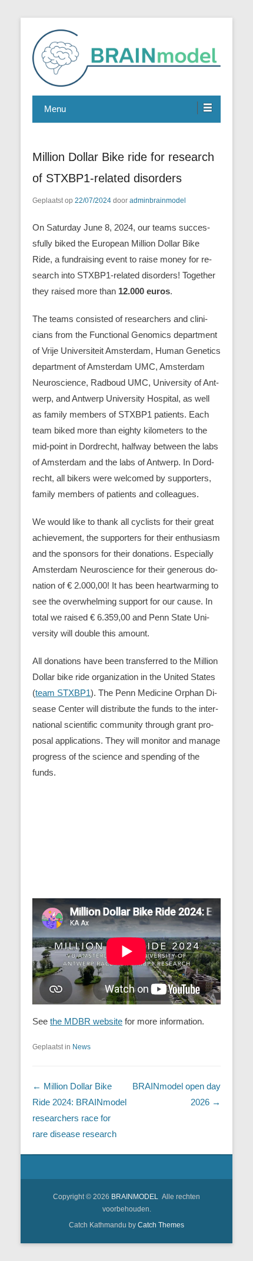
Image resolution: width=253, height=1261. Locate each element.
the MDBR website (86, 1021)
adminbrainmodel (157, 200)
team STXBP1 (63, 693)
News (81, 1047)
